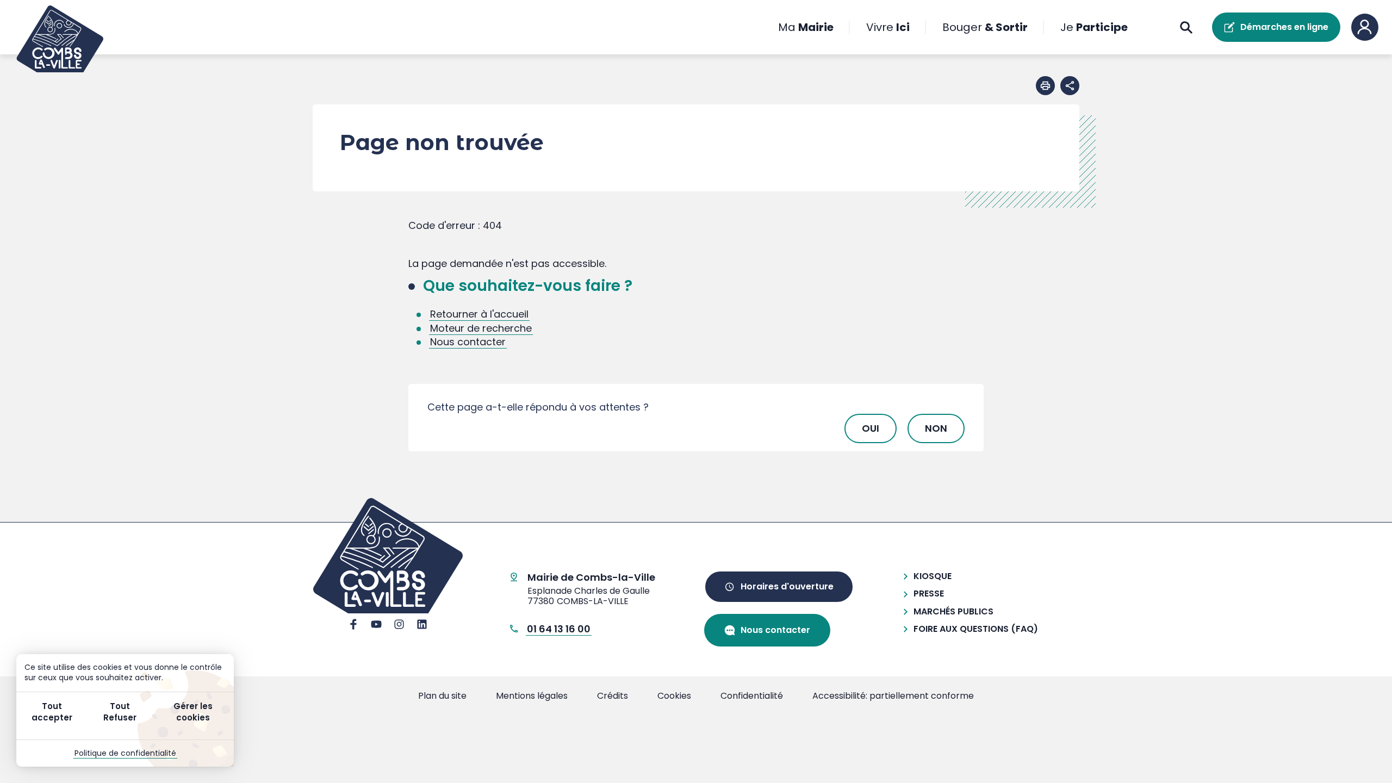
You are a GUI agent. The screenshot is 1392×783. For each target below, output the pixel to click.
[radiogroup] (696, 428)
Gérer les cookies (193, 711)
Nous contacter (468, 342)
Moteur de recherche (481, 328)
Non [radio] (936, 428)
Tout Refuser (119, 711)
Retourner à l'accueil (479, 314)
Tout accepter (52, 711)
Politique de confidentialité (125, 753)
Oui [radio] (870, 428)
